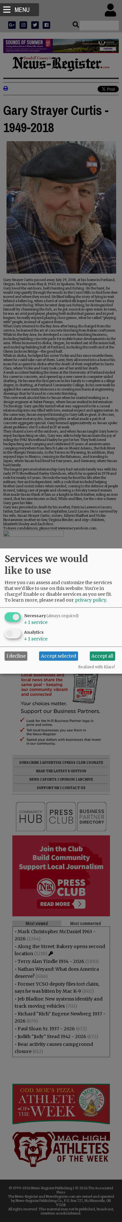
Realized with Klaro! (96, 666)
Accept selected (58, 656)
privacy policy (90, 600)
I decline (16, 656)
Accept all (102, 656)
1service (35, 622)
